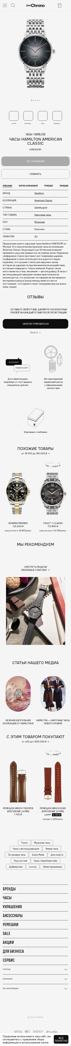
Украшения (12, 906)
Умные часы (51, 848)
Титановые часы (17, 854)
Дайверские (16, 866)
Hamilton (39, 193)
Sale (6, 933)
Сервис (9, 960)
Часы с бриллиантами (45, 860)
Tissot (24, 842)
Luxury (33, 866)
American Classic (43, 200)
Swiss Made (38, 854)
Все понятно (61, 1039)
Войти (34, 332)
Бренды (9, 888)
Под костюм (20, 860)
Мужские (39, 222)
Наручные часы (42, 214)
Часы (7, 897)
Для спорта (57, 854)
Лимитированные (52, 866)
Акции (8, 942)
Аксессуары (13, 915)
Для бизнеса (13, 951)
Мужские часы (42, 842)
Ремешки (10, 924)
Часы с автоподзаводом (26, 848)
